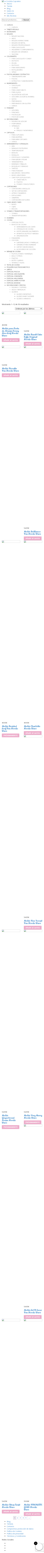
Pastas (14, 79)
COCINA (9, 220)
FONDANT (10, 108)
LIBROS (9, 269)
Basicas (15, 153)
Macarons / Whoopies (21, 173)
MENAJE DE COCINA (14, 251)
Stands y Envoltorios (25, 184)
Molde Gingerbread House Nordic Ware (9, 1119)
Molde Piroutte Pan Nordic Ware (10, 369)
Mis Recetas (11, 16)
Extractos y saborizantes (22, 81)
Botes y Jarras (17, 260)
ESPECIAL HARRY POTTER (16, 280)
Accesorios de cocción (26, 249)
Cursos (15, 27)
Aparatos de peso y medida (27, 233)
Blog (8, 8)
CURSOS (10, 25)
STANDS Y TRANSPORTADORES (18, 211)
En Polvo (15, 65)
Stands (15, 213)
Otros (14, 142)
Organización (22, 236)
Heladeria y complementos (23, 49)
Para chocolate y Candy (21, 59)
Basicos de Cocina (19, 224)
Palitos (19, 182)
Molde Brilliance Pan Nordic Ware (32, 533)
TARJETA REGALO (13, 29)
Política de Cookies (14, 1531)
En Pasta (15, 61)
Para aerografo (18, 67)
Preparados (17, 101)
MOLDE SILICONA (18, 36)
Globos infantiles (23, 294)
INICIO (9, 4)
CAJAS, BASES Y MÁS (14, 202)
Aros (14, 38)
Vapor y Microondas (24, 247)
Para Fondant (17, 171)
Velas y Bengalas (19, 290)
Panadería (16, 238)
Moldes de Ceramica (20, 52)
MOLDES (10, 34)
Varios (14, 106)
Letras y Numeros (19, 193)
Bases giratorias (19, 175)
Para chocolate (18, 47)
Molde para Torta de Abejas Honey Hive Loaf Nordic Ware (10, 332)
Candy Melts (21, 180)
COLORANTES (12, 56)
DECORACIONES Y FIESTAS (16, 285)
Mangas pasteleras (20, 148)
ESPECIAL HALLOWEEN (15, 278)
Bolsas (14, 209)
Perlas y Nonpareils (24, 130)
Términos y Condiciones (16, 1536)
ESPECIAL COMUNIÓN (14, 276)
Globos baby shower (25, 296)
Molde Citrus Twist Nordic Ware (11, 1506)
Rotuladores (17, 70)
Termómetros (17, 162)
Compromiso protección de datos (20, 1529)
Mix (17, 128)
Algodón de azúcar (20, 94)
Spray (14, 72)
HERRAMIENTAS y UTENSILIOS (17, 144)
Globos (15, 292)
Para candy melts (19, 90)
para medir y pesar (19, 159)
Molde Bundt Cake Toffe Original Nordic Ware (33, 337)
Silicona (15, 54)
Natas (14, 99)
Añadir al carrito (11, 340)
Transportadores (19, 215)
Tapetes (15, 168)
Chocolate (16, 85)
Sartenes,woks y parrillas (27, 242)
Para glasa (16, 92)
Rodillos (15, 155)
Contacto (10, 13)
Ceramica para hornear (26, 245)
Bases (14, 204)
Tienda (9, 6)
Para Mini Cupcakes (19, 139)
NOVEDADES (11, 32)
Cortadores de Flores (21, 200)
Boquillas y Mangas (20, 166)
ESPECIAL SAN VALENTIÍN (16, 274)
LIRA (13, 146)
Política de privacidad (15, 1533)
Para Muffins (17, 137)
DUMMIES (10, 218)
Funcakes (15, 112)
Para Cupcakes (18, 135)
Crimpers (15, 198)
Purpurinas (16, 124)
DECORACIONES (12, 119)
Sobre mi (10, 11)
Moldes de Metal (18, 43)
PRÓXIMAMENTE (11, 735)
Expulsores (16, 195)
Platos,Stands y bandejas (22, 254)
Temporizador (17, 150)
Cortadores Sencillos (21, 189)
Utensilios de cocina (24, 229)
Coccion (15, 240)
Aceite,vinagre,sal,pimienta (27, 231)
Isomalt (15, 88)
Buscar (26, 20)
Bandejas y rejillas (19, 164)
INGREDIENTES (12, 83)
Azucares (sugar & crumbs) (23, 97)
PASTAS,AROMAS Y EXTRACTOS (18, 74)
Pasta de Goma (18, 117)
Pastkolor (16, 115)
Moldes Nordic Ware (20, 41)
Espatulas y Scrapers (20, 157)
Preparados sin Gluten (21, 103)
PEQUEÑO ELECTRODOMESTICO (18, 267)
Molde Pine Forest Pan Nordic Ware (33, 922)
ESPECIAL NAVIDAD (13, 283)
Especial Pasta (17, 222)
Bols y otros (17, 256)
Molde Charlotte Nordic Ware (32, 727)
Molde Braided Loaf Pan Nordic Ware (10, 729)
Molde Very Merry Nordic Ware (33, 1116)
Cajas (14, 207)
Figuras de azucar (19, 121)
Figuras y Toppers (19, 287)
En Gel (14, 63)
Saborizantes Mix (19, 76)
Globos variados (23, 298)
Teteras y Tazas (18, 263)
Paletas (15, 258)
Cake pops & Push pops (21, 177)
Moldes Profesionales (21, 45)
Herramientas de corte (25, 227)
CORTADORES (12, 186)
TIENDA (10, 1524)
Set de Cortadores (19, 191)
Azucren (15, 110)
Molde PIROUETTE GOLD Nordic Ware (33, 1507)
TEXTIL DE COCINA (13, 265)
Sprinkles (16, 126)
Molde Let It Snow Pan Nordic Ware (33, 1311)
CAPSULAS (10, 132)
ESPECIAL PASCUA (13, 272)
